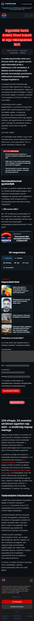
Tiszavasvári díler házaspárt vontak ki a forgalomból (22, 239)
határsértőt (5, 505)
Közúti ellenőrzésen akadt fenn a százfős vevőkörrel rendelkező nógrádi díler (18, 156)
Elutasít (17, 611)
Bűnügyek (22, 52)
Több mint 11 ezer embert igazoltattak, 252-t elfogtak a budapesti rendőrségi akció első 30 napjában (18, 163)
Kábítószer (14, 151)
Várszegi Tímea (14, 52)
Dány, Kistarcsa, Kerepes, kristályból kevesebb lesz (21, 316)
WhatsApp (8, 263)
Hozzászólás (6, 349)
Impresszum (29, 616)
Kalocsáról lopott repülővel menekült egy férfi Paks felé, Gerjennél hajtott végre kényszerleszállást (22, 329)
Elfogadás (17, 602)
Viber (18, 263)
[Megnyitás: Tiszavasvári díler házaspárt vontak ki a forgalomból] (6, 240)
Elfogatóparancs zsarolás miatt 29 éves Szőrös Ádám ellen (21, 301)
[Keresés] (26, 15)
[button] (31, 580)
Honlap (4, 376)
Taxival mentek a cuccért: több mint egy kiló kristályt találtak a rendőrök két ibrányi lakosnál (17, 170)
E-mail (26, 263)
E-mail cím (5, 370)
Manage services (16, 597)
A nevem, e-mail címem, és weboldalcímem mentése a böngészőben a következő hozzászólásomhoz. (16, 383)
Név (3, 365)
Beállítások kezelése (17, 606)
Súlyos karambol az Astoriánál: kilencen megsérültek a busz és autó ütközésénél (20, 289)
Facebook (19, 258)
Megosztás (8, 258)
